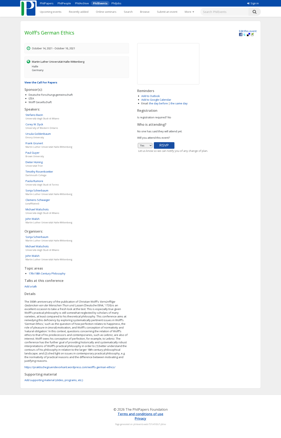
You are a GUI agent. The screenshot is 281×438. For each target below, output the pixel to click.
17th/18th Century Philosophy (47, 273)
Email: (145, 103)
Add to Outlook (150, 96)
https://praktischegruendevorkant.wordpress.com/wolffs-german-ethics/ (69, 367)
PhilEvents (100, 3)
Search (128, 12)
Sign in (255, 3)
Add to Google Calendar (156, 99)
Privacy (140, 418)
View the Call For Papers (40, 82)
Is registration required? (152, 117)
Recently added (78, 12)
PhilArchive (82, 3)
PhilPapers (46, 3)
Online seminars (106, 12)
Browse (145, 12)
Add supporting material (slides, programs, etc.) (53, 380)
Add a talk (30, 286)
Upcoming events (51, 12)
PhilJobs (116, 3)
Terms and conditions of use (140, 414)
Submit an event (167, 12)
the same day (179, 103)
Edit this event (248, 31)
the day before (158, 103)
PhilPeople (64, 3)
